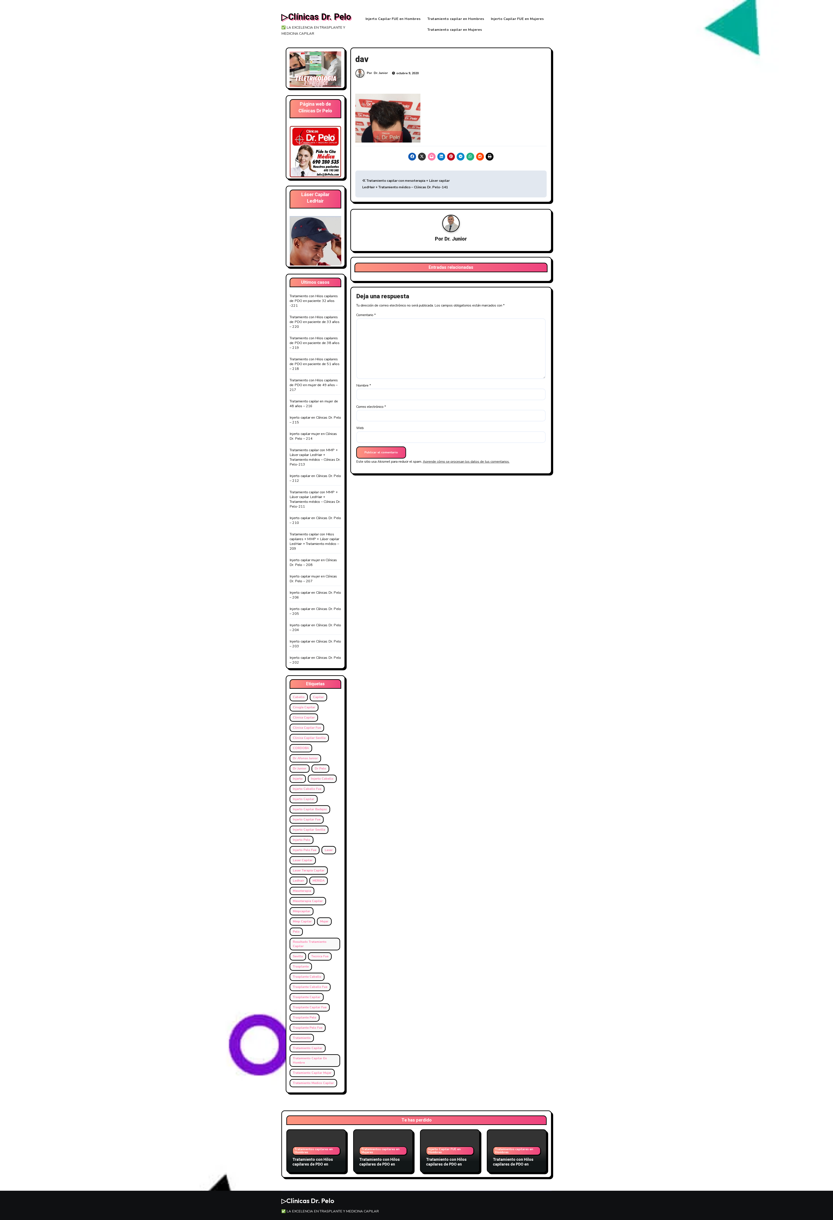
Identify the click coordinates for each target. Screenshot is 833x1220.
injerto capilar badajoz (310, 809)
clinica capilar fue (307, 728)
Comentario (366, 315)
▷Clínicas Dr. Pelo (316, 17)
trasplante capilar (306, 997)
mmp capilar (302, 921)
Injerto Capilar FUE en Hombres (393, 18)
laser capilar (303, 860)
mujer (324, 921)
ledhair (298, 881)
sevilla (298, 956)
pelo (296, 932)
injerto (298, 779)
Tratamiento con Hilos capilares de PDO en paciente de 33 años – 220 (314, 322)
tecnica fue (319, 956)
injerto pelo (301, 840)
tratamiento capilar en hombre (310, 1060)
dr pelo (320, 768)
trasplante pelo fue (307, 1028)
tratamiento (302, 1038)
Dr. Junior (381, 73)
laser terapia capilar (309, 870)
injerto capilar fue (306, 819)
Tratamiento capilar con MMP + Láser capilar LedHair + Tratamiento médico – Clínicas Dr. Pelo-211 (315, 499)
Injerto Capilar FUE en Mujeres (517, 18)
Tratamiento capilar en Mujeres (454, 29)
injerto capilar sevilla (309, 830)
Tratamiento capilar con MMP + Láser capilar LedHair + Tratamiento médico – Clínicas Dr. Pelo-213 (315, 457)
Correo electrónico (371, 406)
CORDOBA (301, 748)
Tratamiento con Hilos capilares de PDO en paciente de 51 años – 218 (314, 364)
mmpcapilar (301, 911)
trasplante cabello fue (310, 987)
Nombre (363, 385)
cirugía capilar (304, 707)
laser (329, 850)
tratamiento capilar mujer (312, 1073)
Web (360, 428)
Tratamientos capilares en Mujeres (380, 1150)
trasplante (301, 966)
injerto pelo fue (304, 850)
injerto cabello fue (307, 789)
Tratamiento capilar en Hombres (455, 18)
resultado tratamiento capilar (309, 944)
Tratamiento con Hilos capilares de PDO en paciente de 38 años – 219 (314, 343)
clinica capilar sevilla (309, 738)
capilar (318, 697)
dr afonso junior (305, 758)
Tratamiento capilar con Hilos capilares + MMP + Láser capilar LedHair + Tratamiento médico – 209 (314, 541)
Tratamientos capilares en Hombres (314, 1150)
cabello (299, 697)
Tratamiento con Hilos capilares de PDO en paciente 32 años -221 (314, 301)
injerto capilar (303, 799)
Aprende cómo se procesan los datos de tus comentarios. (466, 461)
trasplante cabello (307, 977)
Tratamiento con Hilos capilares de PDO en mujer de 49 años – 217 (314, 385)
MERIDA (319, 881)
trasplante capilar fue (309, 1007)
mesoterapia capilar (308, 901)
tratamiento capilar (307, 1048)
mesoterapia (302, 891)
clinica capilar (304, 717)
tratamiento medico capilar (313, 1083)
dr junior (299, 768)
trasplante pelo (304, 1017)
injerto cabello (322, 779)
